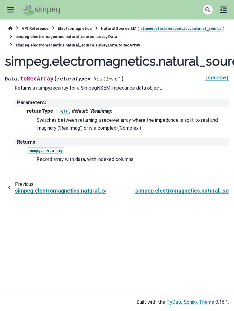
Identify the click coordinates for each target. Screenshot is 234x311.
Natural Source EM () (163, 28)
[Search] (208, 10)
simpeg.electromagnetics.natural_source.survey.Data (66, 36)
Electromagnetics (75, 28)
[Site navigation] (10, 10)
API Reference (35, 28)
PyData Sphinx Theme (190, 302)
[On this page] (223, 10)
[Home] (10, 28)
